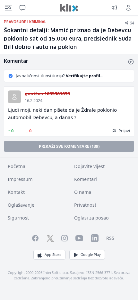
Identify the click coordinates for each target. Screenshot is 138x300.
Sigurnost (18, 218)
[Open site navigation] (8, 8)
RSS (110, 238)
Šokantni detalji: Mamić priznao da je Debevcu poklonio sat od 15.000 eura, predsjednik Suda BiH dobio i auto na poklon (68, 39)
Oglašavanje (21, 205)
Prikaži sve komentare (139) (69, 146)
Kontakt (16, 192)
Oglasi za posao (91, 218)
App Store (53, 254)
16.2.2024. (34, 100)
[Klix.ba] (69, 8)
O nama (82, 192)
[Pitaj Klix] (22, 8)
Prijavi (123, 131)
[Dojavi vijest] (114, 8)
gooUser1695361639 (47, 93)
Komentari (85, 179)
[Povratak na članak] (131, 62)
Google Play (91, 254)
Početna (16, 166)
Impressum (20, 179)
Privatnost (85, 205)
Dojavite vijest (89, 166)
